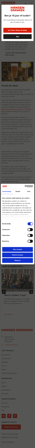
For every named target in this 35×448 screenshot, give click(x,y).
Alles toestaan (17, 249)
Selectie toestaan (17, 255)
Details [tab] (18, 191)
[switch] (30, 229)
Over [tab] (28, 191)
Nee (17, 37)
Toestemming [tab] (6, 191)
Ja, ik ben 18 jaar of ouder (17, 30)
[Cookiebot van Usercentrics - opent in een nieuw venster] (25, 186)
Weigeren (17, 260)
